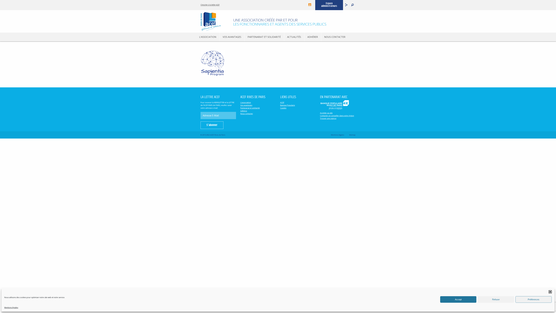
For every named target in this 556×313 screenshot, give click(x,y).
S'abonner (211, 125)
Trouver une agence (328, 118)
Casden (283, 108)
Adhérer (312, 37)
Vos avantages (232, 37)
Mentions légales (11, 307)
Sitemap (352, 135)
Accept (458, 299)
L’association (207, 37)
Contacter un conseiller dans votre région (337, 115)
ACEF (282, 102)
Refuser (496, 299)
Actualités (294, 37)
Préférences (533, 299)
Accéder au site (326, 113)
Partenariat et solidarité (264, 37)
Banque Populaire (287, 105)
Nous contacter (334, 37)
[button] (550, 291)
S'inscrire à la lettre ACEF (210, 5)
